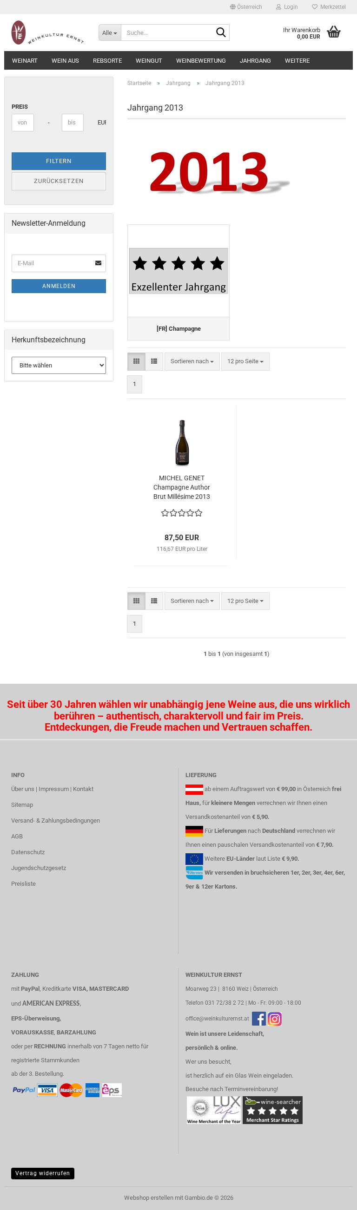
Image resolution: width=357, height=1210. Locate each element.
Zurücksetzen (59, 180)
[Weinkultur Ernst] (48, 32)
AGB (17, 836)
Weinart (25, 60)
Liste (273, 858)
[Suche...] (221, 33)
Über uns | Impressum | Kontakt (52, 788)
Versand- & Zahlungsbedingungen (55, 820)
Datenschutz (28, 852)
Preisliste (23, 883)
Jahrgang (255, 60)
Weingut (149, 60)
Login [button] (289, 7)
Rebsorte (107, 60)
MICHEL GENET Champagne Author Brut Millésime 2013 (181, 487)
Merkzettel (331, 7)
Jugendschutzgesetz (38, 867)
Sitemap (22, 804)
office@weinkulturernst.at (217, 1018)
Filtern (59, 160)
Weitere (297, 60)
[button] (246, 7)
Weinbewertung (201, 60)
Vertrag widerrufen (42, 1173)
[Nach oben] (331, 1196)
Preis (20, 106)
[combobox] (192, 362)
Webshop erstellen (148, 1197)
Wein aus (65, 60)
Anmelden (59, 286)
